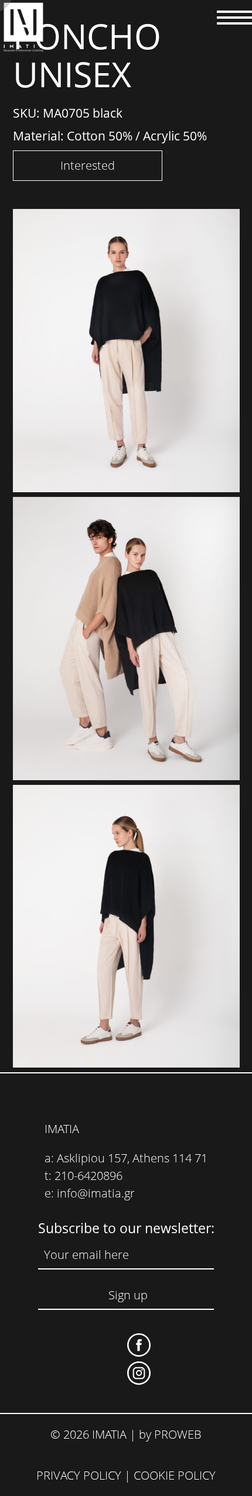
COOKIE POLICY (175, 1475)
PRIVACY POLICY (78, 1475)
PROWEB (178, 1434)
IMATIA (62, 1129)
